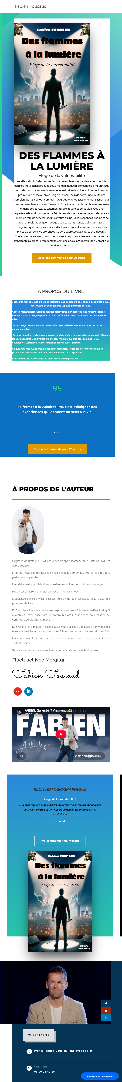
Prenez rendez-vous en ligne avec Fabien (63, 1051)
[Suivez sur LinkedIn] (28, 691)
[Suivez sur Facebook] (106, 1003)
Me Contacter (38, 1035)
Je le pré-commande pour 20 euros (61, 257)
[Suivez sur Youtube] (18, 691)
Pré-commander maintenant (60, 840)
